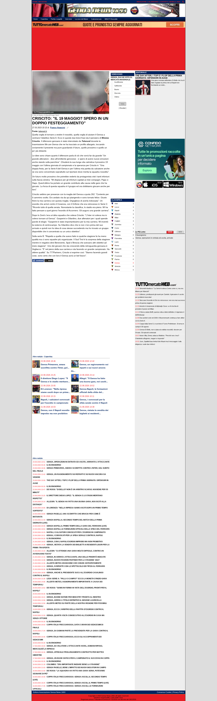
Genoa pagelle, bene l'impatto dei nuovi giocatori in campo (76, 667)
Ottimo (116, 97)
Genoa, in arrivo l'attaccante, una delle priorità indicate (76, 557)
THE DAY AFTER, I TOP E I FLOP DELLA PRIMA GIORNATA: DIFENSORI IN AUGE (158, 76)
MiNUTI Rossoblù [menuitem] (111, 19)
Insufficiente (118, 82)
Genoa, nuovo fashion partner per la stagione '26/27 (73, 560)
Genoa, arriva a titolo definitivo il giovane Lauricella (74, 600)
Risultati (122, 108)
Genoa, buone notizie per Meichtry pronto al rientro (74, 597)
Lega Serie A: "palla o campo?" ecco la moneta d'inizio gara (77, 579)
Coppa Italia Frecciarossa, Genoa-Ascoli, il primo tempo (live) (78, 683)
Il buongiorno (54, 465)
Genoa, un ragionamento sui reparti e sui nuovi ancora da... (89, 367)
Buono (116, 89)
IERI (180, 232)
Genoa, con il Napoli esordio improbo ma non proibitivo (75, 542)
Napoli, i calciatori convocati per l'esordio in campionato (76, 532)
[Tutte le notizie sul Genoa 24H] (108, 10)
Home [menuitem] (35, 19)
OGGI (170, 232)
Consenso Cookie (164, 692)
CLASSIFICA (116, 200)
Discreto (117, 93)
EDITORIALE (141, 72)
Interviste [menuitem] (68, 19)
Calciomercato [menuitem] (96, 19)
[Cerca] (183, 2)
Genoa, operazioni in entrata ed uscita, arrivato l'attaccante (78, 462)
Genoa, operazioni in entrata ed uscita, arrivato (154, 238)
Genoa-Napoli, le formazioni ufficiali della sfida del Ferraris (78, 529)
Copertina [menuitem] (44, 19)
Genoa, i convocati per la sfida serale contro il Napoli (74, 535)
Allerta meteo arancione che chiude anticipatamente (74, 563)
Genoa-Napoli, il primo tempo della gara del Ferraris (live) (77, 526)
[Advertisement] (108, 49)
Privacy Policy (178, 692)
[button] (122, 104)
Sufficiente (118, 86)
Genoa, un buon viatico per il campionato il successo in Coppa (78, 658)
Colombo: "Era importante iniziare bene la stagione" (73, 664)
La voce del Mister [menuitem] (81, 19)
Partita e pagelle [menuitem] (56, 19)
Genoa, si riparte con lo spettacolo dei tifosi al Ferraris (76, 566)
